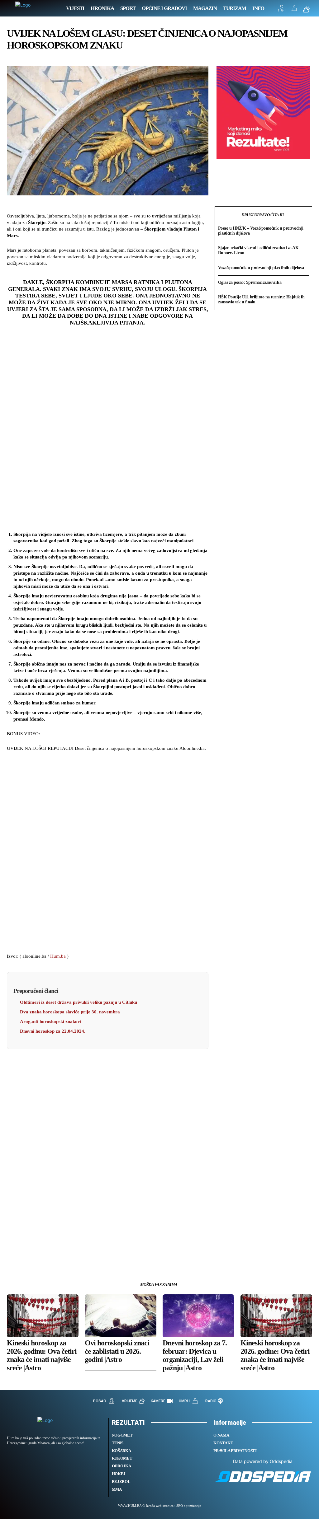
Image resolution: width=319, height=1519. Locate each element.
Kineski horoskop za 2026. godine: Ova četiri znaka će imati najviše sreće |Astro (275, 1355)
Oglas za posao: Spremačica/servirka (250, 282)
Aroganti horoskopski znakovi (50, 1021)
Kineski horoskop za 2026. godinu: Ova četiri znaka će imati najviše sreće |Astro (42, 1355)
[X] (27, 1257)
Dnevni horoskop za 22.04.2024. (52, 1031)
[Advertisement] (107, 431)
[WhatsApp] (56, 1257)
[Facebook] (13, 1257)
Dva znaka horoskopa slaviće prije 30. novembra (70, 1011)
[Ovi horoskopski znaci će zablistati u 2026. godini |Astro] (120, 1315)
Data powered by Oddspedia (263, 1461)
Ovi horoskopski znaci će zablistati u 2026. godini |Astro (117, 1351)
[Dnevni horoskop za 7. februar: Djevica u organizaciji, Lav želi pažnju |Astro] (198, 1315)
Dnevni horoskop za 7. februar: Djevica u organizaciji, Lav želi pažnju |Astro (195, 1355)
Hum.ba (58, 956)
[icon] (282, 9)
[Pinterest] (42, 1257)
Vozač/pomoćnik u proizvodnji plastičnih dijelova (261, 267)
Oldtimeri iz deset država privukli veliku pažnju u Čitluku (78, 1002)
